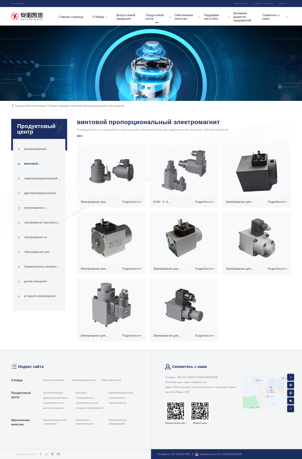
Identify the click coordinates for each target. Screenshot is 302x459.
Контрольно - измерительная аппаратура (85, 423)
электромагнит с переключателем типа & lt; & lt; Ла (37, 210)
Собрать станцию (264, 3)
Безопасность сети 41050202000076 (221, 454)
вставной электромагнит (37, 296)
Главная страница (58, 105)
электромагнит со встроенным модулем (32, 240)
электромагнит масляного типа (38, 225)
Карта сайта (241, 3)
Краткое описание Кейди (53, 380)
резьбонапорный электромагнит (32, 152)
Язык (282, 3)
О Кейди (17, 380)
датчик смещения (32, 281)
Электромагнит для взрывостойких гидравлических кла (38, 255)
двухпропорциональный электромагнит (37, 196)
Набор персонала (111, 380)
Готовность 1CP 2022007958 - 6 (175, 454)
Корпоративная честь (84, 380)
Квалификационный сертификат (54, 422)
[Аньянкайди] (27, 16)
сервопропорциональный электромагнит (37, 181)
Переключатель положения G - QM (39, 269)
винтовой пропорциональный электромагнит (98, 105)
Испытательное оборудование (117, 422)
